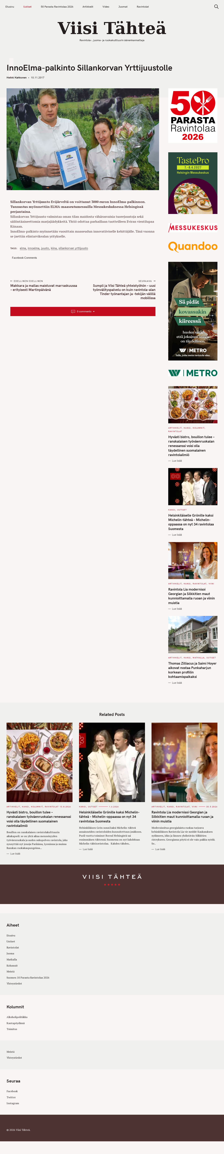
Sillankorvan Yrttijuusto (73, 248)
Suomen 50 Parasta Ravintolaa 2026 (28, 977)
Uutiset (27, 6)
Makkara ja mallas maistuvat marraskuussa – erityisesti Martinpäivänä (43, 287)
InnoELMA (33, 248)
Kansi (187, 427)
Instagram (13, 1103)
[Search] (215, 6)
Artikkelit (87, 6)
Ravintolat (143, 6)
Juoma (10, 953)
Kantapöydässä (16, 1023)
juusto (45, 248)
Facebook (12, 1091)
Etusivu (9, 6)
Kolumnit (198, 427)
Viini (211, 583)
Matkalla (198, 657)
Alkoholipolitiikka (17, 1017)
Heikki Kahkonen (17, 77)
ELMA (23, 248)
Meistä (10, 971)
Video (105, 6)
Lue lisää (177, 460)
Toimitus (12, 1029)
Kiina (54, 248)
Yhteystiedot (14, 983)
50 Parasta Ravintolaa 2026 (57, 6)
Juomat (123, 6)
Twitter (11, 1097)
